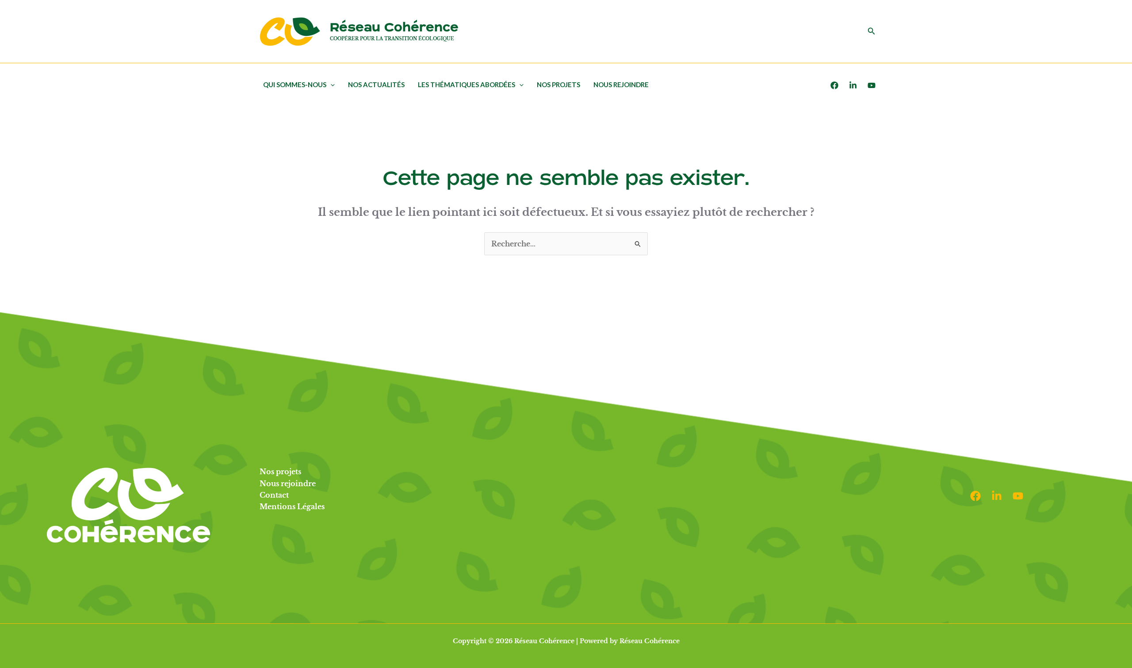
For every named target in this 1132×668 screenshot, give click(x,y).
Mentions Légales (292, 506)
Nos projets (558, 84)
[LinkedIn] (853, 85)
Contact (274, 495)
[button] (872, 31)
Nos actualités (376, 84)
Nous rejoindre (621, 84)
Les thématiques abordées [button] (466, 84)
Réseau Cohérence (394, 28)
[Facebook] (834, 85)
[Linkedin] (996, 496)
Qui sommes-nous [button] (294, 84)
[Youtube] (872, 85)
